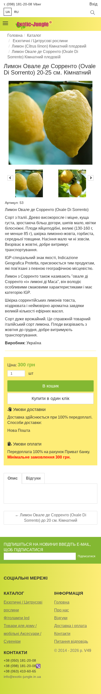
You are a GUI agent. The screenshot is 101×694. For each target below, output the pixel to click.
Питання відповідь (71, 641)
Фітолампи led (16, 618)
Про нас (61, 610)
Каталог (34, 35)
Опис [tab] (13, 478)
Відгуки (60, 618)
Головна (15, 35)
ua (8, 12)
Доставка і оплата (70, 626)
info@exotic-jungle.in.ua (22, 677)
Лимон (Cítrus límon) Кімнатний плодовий (49, 46)
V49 (87, 650)
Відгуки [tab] (33, 478)
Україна (33, 343)
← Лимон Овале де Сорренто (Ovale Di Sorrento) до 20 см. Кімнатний (50, 517)
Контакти (62, 634)
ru (16, 12)
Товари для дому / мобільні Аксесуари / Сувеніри (22, 634)
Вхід (93, 4)
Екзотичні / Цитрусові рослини (40, 41)
